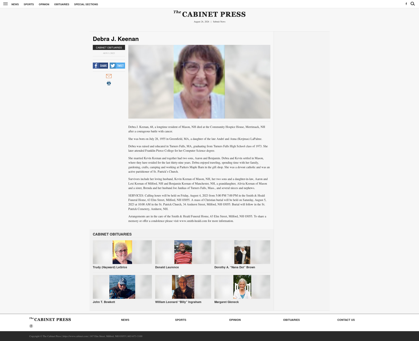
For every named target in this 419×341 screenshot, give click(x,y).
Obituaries (61, 4)
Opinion (44, 4)
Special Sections (86, 4)
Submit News (219, 21)
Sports (29, 4)
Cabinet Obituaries (109, 47)
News (15, 4)
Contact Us (346, 320)
